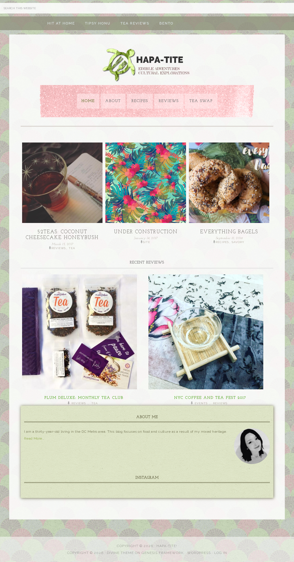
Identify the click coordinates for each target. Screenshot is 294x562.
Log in (220, 553)
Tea (72, 248)
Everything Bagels (229, 232)
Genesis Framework (163, 553)
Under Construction (146, 232)
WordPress (199, 553)
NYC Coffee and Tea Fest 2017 (210, 398)
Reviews (58, 248)
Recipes (222, 242)
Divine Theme (120, 553)
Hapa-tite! (166, 546)
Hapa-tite (147, 65)
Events (201, 403)
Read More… (34, 438)
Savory (238, 242)
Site (146, 242)
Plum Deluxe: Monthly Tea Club (84, 398)
